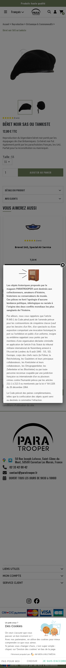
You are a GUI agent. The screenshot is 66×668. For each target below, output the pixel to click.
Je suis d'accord (54, 661)
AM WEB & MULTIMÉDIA (45, 654)
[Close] (63, 265)
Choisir (32, 661)
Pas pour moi (11, 661)
